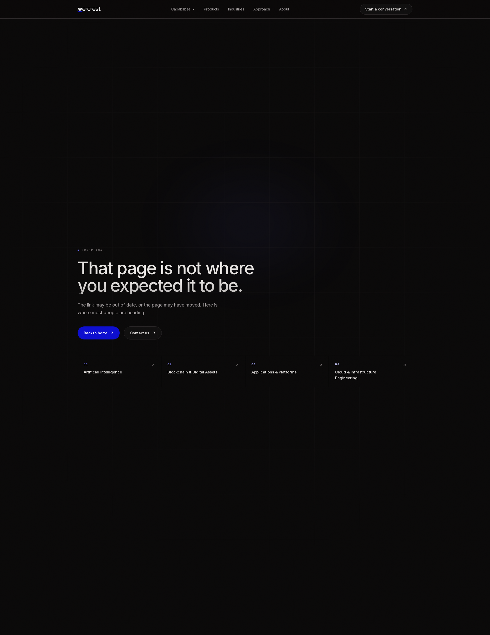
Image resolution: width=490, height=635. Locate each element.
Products (211, 9)
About (284, 9)
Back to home (95, 333)
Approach (261, 9)
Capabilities (181, 9)
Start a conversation (383, 9)
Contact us (139, 333)
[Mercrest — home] (89, 9)
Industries (236, 9)
